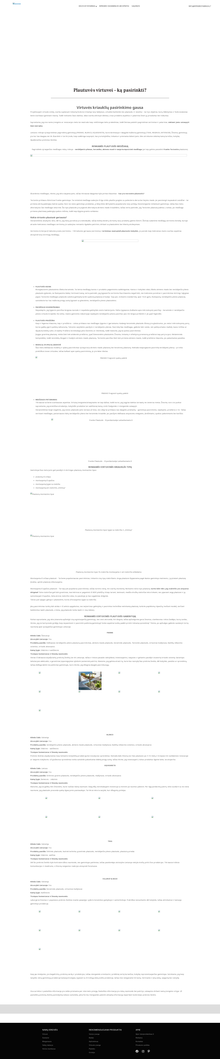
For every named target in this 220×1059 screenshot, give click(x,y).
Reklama (139, 1038)
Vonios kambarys (49, 1049)
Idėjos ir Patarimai (87, 6)
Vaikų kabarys (47, 1045)
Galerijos (136, 6)
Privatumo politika (143, 1045)
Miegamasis (47, 1041)
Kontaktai (139, 1041)
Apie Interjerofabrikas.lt (145, 1034)
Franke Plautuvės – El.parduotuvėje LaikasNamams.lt (110, 461)
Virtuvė (45, 1034)
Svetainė (45, 1038)
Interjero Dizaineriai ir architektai (114, 6)
